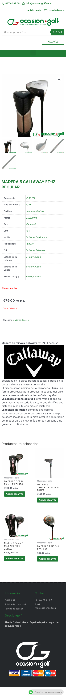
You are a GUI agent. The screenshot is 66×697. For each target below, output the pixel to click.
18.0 (28, 230)
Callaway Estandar (35, 250)
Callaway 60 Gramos (36, 237)
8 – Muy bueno (33, 257)
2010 (28, 204)
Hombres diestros (35, 211)
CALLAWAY (31, 217)
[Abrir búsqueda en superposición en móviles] (33, 32)
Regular (29, 243)
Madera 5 (31, 224)
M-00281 (30, 198)
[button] (33, 52)
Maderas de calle (21, 320)
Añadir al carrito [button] (14, 494)
